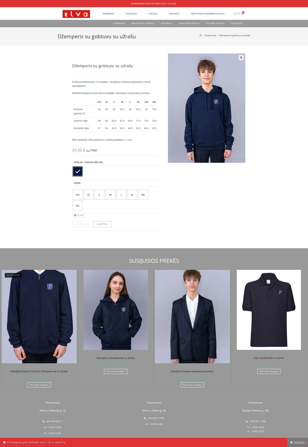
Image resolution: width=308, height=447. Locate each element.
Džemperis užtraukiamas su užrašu (116, 357)
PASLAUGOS (236, 23)
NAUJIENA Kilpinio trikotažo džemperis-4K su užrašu (39, 371)
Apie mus (153, 13)
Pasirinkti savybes (39, 384)
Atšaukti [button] (299, 442)
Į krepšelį (102, 224)
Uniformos (166, 23)
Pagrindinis (108, 13)
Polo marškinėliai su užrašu (269, 357)
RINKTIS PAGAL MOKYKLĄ (142, 23)
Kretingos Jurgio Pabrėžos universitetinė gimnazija (39, 367)
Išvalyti (80, 215)
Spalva (78, 162)
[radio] (77, 171)
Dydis (77, 183)
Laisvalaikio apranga (189, 23)
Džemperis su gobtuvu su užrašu (234, 35)
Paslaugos (131, 13)
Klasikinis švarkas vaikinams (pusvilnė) (192, 371)
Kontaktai (174, 13)
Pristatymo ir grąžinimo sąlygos (208, 13)
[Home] (201, 35)
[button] (241, 57)
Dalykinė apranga (215, 23)
